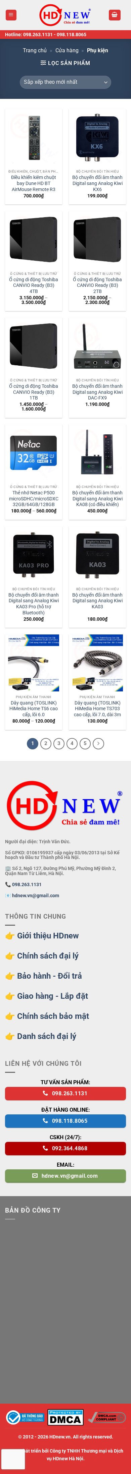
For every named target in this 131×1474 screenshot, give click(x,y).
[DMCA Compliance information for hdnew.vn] (107, 1417)
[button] (11, 15)
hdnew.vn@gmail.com (35, 896)
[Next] (98, 743)
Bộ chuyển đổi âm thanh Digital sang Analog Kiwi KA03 (97, 600)
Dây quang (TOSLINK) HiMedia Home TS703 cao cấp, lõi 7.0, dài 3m (97, 708)
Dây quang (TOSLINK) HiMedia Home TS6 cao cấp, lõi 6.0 (33, 708)
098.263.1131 (38, 34)
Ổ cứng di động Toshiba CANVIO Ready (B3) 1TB (33, 392)
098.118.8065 (71, 34)
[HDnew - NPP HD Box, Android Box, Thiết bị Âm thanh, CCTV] (65, 15)
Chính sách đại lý (48, 956)
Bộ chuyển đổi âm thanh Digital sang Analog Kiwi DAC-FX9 (97, 392)
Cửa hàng (67, 50)
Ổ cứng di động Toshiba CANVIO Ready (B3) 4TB (33, 285)
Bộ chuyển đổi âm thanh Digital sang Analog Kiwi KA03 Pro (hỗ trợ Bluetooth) (33, 603)
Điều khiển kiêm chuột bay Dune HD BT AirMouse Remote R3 (33, 183)
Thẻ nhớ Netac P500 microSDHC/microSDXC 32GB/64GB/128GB (33, 498)
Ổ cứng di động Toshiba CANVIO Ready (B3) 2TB (97, 285)
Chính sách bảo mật (53, 1016)
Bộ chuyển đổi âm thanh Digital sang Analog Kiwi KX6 (97, 183)
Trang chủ (35, 50)
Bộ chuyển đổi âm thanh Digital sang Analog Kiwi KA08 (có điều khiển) (97, 498)
